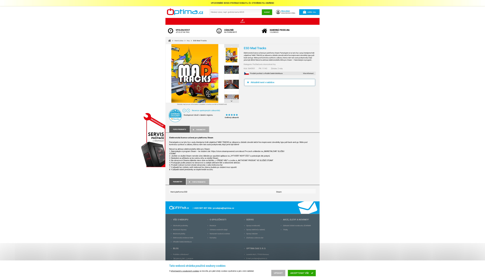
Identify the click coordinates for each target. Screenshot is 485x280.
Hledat (267, 12)
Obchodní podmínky (180, 226)
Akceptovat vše (299, 273)
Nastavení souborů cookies (220, 234)
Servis (250, 219)
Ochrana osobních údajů (218, 230)
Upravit (278, 273)
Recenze (213, 226)
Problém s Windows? (181, 254)
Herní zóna (179, 41)
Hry (188, 41)
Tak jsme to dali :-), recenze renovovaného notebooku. (183, 259)
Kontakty (213, 238)
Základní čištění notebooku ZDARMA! (297, 226)
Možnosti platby (179, 234)
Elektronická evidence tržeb (183, 238)
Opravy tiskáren (252, 234)
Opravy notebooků (253, 226)
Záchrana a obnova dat (254, 238)
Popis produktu (198, 182)
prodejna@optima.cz (259, 258)
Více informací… (309, 73)
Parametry (200, 130)
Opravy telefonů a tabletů (255, 230)
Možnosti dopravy (179, 230)
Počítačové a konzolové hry (264, 64)
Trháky (285, 230)
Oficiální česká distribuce (182, 242)
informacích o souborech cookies (185, 271)
